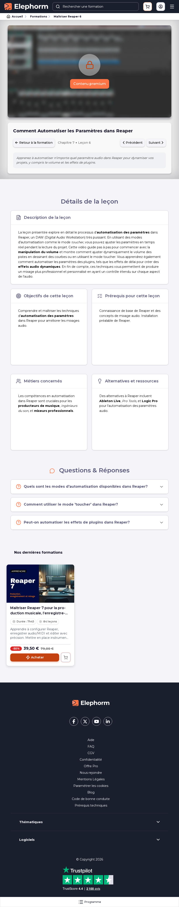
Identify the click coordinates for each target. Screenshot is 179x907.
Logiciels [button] (27, 840)
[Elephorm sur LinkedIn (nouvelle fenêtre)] (107, 721)
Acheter (37, 657)
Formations (38, 16)
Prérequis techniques (91, 805)
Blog (91, 792)
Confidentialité (91, 760)
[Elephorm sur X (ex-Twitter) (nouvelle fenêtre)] (85, 721)
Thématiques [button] (31, 822)
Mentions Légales (91, 779)
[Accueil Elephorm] (90, 703)
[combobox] (95, 6)
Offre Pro (91, 766)
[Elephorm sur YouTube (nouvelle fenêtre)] (96, 721)
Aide (91, 740)
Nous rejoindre (91, 773)
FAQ (91, 746)
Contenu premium (89, 84)
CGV (91, 753)
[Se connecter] (160, 6)
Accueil (17, 16)
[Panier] (147, 6)
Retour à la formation (35, 143)
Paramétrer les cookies (90, 786)
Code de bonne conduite (91, 799)
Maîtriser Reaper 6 (67, 16)
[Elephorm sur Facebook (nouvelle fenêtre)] (73, 721)
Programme (92, 902)
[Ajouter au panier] (66, 657)
